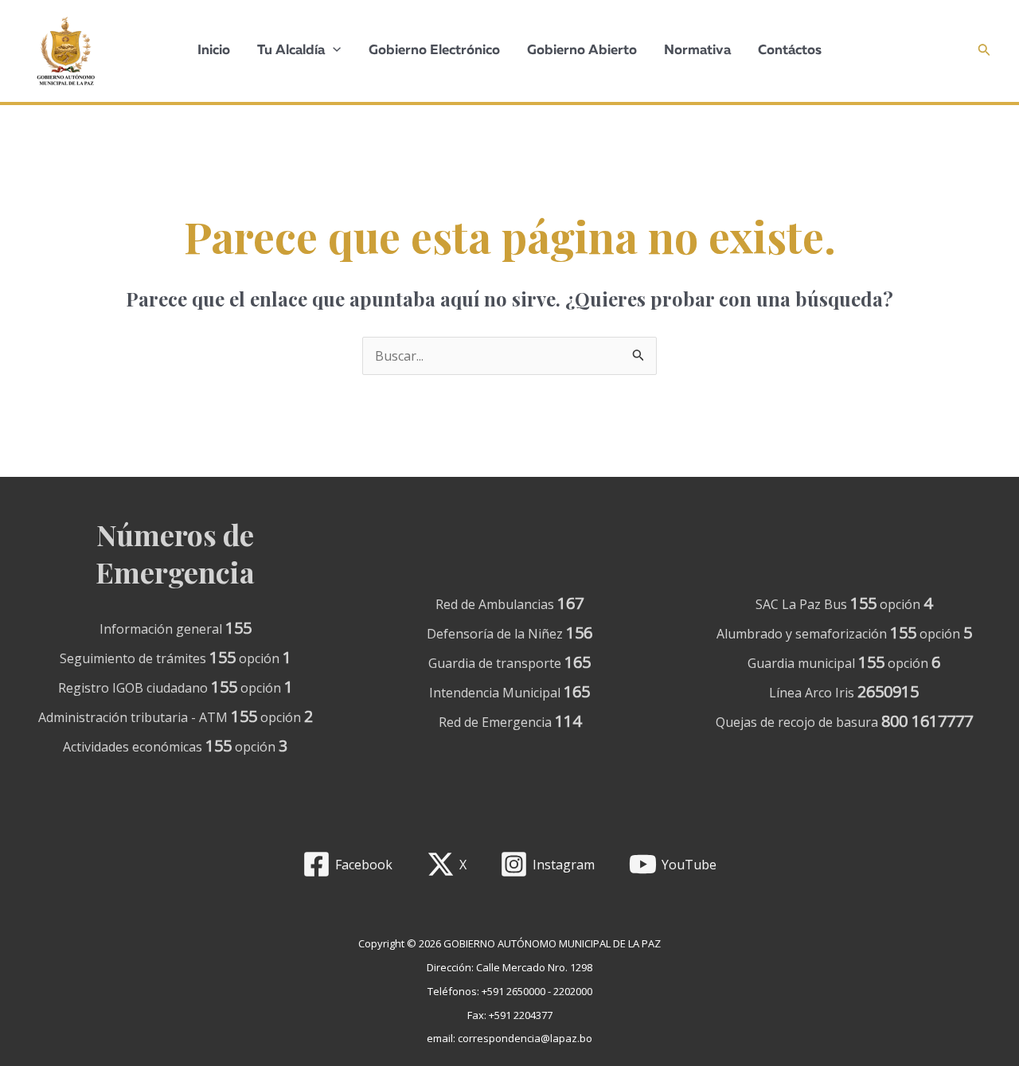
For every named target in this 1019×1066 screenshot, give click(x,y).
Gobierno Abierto (582, 50)
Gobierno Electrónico (434, 50)
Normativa (697, 50)
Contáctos (790, 50)
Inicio (213, 50)
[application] (333, 51)
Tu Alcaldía (291, 50)
